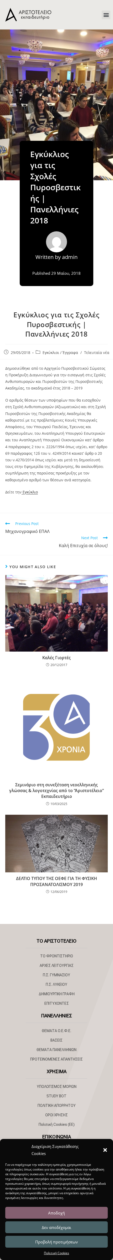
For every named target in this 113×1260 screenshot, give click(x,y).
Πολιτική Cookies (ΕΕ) (57, 1124)
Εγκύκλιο (30, 491)
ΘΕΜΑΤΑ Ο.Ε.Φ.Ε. (56, 1031)
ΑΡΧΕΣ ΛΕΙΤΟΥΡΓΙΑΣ (57, 965)
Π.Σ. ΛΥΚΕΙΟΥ (56, 984)
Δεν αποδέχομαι (56, 1227)
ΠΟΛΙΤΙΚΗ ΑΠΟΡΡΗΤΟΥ (57, 1105)
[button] (105, 1150)
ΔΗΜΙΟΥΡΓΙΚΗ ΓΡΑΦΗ (57, 994)
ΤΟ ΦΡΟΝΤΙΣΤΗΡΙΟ (56, 956)
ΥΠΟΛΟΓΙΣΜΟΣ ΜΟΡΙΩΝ (56, 1086)
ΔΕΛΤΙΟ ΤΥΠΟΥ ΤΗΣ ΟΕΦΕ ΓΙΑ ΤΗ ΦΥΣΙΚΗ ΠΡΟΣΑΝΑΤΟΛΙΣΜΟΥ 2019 (56, 881)
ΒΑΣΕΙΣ (56, 1040)
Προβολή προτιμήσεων (56, 1241)
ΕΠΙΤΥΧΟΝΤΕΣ (56, 1003)
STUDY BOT (56, 1096)
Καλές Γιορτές (56, 658)
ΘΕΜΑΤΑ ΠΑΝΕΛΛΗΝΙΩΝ (56, 1050)
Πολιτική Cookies (56, 1253)
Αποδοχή (56, 1213)
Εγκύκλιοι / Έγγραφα (60, 352)
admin (70, 257)
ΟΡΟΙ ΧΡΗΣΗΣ (56, 1115)
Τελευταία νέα (96, 352)
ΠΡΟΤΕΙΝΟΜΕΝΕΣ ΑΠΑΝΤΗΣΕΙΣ (56, 1059)
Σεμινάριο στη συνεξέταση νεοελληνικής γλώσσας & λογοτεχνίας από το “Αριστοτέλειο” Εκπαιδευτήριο (56, 790)
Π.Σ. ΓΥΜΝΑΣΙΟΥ (56, 975)
